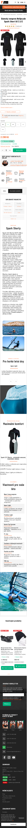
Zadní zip (13, 218)
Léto (19, 212)
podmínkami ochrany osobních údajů (12, 699)
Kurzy (3, 800)
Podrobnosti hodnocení (13, 28)
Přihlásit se (7, 704)
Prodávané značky (7, 798)
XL (22, 662)
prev (2, 636)
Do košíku (20, 150)
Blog (3, 794)
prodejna (21, 180)
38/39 (6, 662)
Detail (7, 668)
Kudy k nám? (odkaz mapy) (9, 768)
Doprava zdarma (21, 171)
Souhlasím (13, 824)
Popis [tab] (4, 191)
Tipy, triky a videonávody (8, 796)
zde (13, 820)
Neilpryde (13, 24)
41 (12, 662)
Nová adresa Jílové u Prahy (14, 10)
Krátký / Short (8, 206)
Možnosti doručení (5, 146)
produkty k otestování (9, 174)
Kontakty (4, 812)
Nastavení (21, 818)
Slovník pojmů (6, 802)
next (25, 636)
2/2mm (19, 206)
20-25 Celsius (8, 212)
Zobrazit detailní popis (6, 107)
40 (9, 662)
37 (2, 662)
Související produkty (15, 191)
